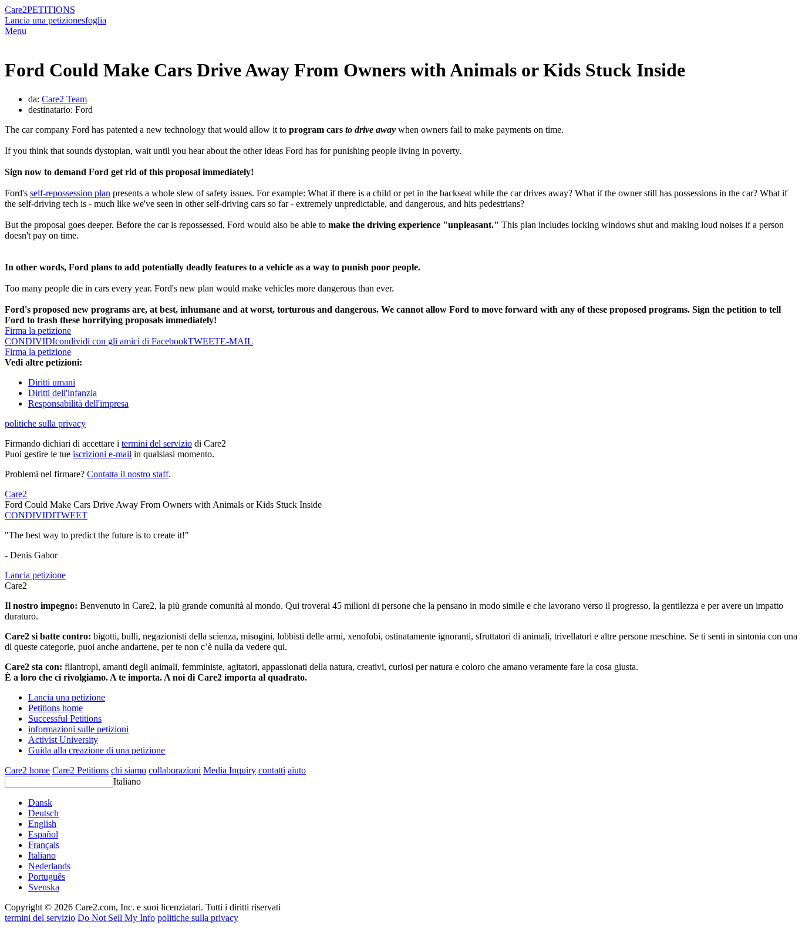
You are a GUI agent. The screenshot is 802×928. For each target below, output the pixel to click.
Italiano (127, 781)
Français (43, 845)
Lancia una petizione (43, 20)
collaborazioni (175, 770)
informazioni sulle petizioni (78, 729)
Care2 (16, 10)
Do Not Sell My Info (116, 918)
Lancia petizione (35, 575)
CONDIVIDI (30, 515)
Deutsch (43, 813)
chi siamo (128, 770)
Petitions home (55, 708)
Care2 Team (64, 99)
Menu (15, 31)
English (42, 824)
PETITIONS (51, 10)
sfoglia (94, 20)
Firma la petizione (38, 331)
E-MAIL (236, 341)
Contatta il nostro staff (128, 474)
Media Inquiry (229, 770)
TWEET (204, 341)
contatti (271, 770)
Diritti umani (51, 382)
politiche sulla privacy (45, 423)
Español (43, 834)
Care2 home (27, 770)
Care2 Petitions (80, 770)
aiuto (297, 770)
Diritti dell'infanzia (62, 393)
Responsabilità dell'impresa (78, 403)
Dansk (40, 803)
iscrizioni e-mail (102, 454)
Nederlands (49, 866)
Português (46, 877)
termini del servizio (157, 443)
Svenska (43, 887)
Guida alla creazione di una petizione (96, 750)
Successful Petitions (65, 718)
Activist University (63, 740)
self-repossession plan (70, 193)
